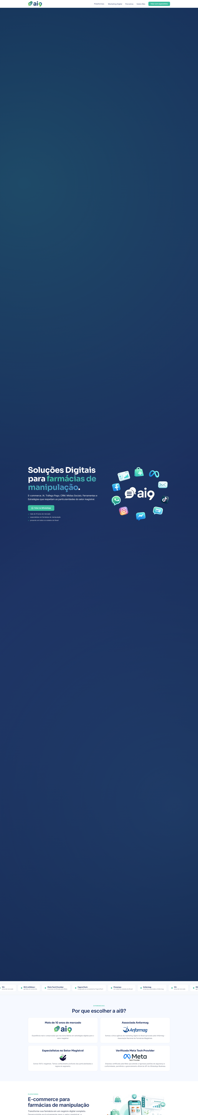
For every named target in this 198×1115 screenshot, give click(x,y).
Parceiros (129, 4)
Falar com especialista (159, 4)
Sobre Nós (141, 4)
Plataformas (99, 4)
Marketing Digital (115, 4)
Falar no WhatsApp (42, 508)
